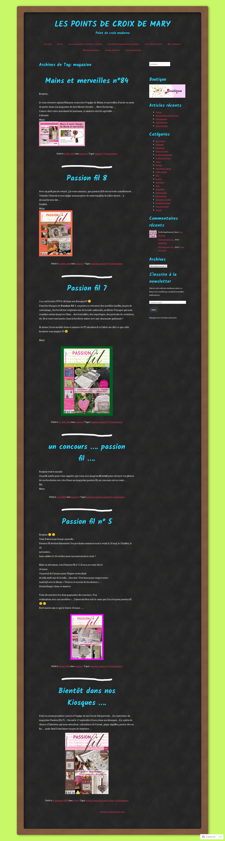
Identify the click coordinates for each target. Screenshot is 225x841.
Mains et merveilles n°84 (86, 81)
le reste (75, 800)
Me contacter (174, 43)
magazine (83, 153)
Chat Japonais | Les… (166, 239)
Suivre (154, 310)
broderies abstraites (164, 154)
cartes (158, 161)
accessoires (160, 141)
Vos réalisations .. (134, 50)
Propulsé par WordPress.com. (112, 811)
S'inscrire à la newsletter (162, 278)
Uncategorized (162, 206)
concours (89, 496)
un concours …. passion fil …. (87, 453)
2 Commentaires (116, 263)
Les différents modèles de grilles (123, 43)
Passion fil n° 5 (87, 522)
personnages (161, 196)
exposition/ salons (163, 168)
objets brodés (161, 192)
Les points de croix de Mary (112, 24)
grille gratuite (161, 171)
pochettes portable (163, 199)
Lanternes (162, 242)
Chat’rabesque (162, 122)
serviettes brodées (163, 203)
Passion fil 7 (87, 289)
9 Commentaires (110, 153)
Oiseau (158, 112)
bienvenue (160, 147)
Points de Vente (112, 50)
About (60, 43)
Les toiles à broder (153, 43)
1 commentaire (119, 496)
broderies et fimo (163, 158)
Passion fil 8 (87, 179)
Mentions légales (91, 50)
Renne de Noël (162, 125)
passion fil (103, 263)
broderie (88, 800)
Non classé (160, 189)
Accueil (48, 43)
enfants (159, 165)
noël (157, 185)
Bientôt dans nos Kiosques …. (86, 697)
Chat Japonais (161, 119)
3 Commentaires (116, 666)
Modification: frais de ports (167, 115)
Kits (157, 175)
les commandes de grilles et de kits (85, 43)
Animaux (160, 144)
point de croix (107, 800)
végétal (158, 210)
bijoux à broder (162, 151)
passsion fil (103, 666)
